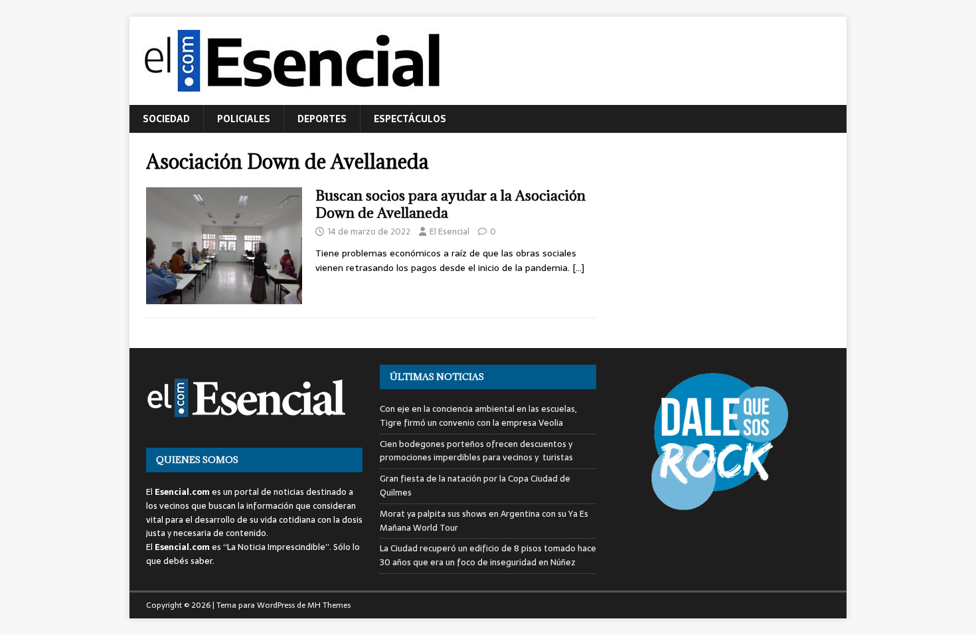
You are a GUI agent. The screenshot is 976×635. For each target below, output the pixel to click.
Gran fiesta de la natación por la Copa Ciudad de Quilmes (475, 485)
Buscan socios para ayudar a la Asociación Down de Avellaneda (450, 204)
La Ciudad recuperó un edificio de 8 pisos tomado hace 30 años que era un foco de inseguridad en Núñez (488, 555)
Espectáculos (410, 119)
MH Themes (329, 605)
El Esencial (449, 231)
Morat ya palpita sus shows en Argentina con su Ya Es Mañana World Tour (484, 521)
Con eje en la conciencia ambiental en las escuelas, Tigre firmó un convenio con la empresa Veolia (478, 416)
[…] (578, 267)
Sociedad (166, 119)
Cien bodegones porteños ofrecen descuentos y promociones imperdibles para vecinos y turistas (476, 451)
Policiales (243, 119)
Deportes (322, 119)
